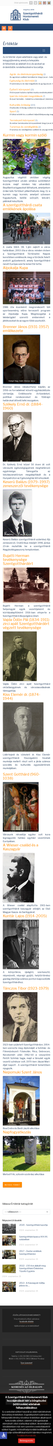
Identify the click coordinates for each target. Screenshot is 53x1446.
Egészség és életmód (22, 80)
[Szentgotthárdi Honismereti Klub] (26, 14)
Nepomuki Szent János (22, 1072)
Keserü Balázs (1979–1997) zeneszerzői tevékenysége (26, 484)
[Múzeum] (44, 3)
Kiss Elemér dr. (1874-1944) (21, 696)
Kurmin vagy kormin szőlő (25, 135)
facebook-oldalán (26, 1321)
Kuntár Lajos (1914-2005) (25, 916)
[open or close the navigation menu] (43, 50)
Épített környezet (20, 89)
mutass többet (12, 1184)
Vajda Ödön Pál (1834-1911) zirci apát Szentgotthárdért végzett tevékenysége (26, 623)
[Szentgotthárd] (49, 3)
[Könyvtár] (40, 3)
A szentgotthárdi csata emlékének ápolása (22, 207)
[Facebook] (31, 3)
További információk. (26, 1435)
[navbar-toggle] (4, 28)
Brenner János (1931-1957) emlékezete (26, 328)
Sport (13, 111)
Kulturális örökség (20, 104)
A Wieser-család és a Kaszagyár (20, 847)
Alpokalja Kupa (15, 268)
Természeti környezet (22, 120)
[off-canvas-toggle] (10, 28)
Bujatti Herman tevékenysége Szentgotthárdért (18, 559)
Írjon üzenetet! (26, 1363)
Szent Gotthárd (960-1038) (21, 776)
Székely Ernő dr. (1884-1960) (23, 406)
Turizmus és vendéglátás (24, 126)
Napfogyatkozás (17, 1132)
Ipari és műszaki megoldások (26, 96)
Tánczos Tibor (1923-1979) (26, 988)
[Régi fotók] (35, 3)
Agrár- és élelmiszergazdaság (26, 74)
